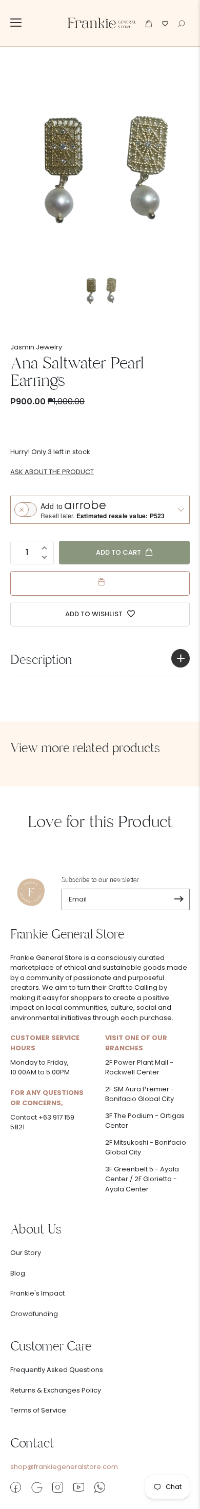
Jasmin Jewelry (36, 347)
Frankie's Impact (37, 1293)
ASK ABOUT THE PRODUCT (52, 472)
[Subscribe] (179, 899)
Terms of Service (38, 1410)
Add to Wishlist (94, 614)
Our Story (25, 1253)
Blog (17, 1273)
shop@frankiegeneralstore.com (64, 1467)
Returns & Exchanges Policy (55, 1390)
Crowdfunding (34, 1314)
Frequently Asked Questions (56, 1370)
